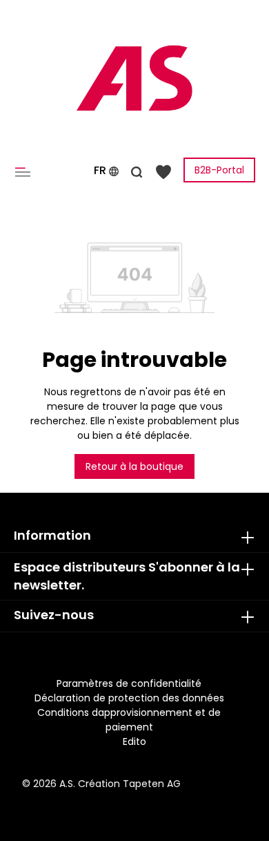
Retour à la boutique (134, 466)
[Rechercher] (136, 170)
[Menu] (25, 171)
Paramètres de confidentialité (129, 683)
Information (52, 535)
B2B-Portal (219, 170)
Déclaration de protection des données (129, 698)
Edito (134, 741)
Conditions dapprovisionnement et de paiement (129, 720)
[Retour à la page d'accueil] (134, 78)
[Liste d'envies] (163, 171)
